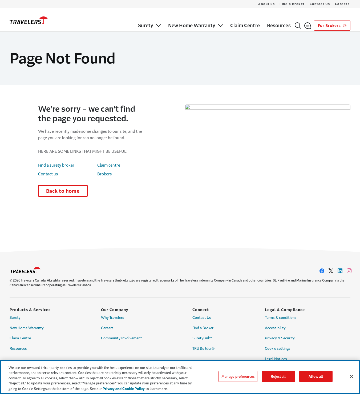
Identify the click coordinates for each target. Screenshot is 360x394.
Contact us (48, 174)
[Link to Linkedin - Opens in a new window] (340, 270)
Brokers (104, 174)
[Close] (351, 376)
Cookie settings (277, 348)
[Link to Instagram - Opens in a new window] (349, 270)
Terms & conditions (281, 317)
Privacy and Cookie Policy (124, 388)
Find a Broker (292, 4)
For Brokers (330, 25)
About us (266, 4)
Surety (15, 317)
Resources (18, 348)
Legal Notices (276, 359)
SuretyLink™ (202, 338)
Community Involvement (121, 338)
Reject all (278, 376)
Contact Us (320, 4)
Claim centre (108, 165)
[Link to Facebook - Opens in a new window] (321, 270)
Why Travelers (112, 317)
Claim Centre (20, 338)
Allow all (316, 376)
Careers (342, 4)
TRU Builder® (203, 348)
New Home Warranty (27, 328)
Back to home (63, 191)
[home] (29, 20)
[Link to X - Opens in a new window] (330, 270)
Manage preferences (237, 376)
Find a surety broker (56, 165)
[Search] (298, 25)
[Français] (307, 25)
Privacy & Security (280, 338)
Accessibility (275, 328)
